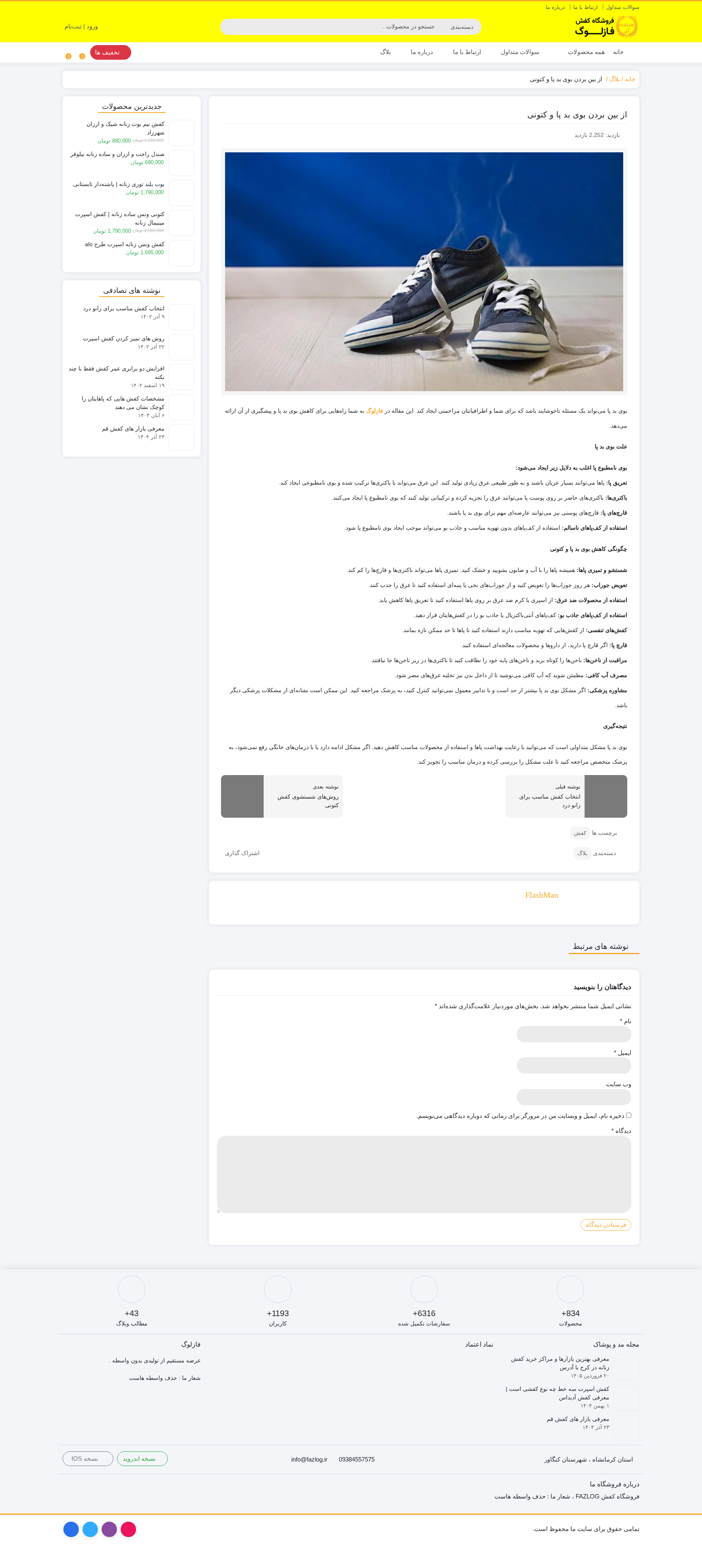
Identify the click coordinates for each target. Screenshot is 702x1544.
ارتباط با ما (585, 7)
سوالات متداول (622, 7)
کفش (580, 833)
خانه (618, 51)
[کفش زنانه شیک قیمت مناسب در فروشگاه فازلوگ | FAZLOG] (606, 26)
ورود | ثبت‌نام (82, 26)
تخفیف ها (108, 52)
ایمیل (622, 1052)
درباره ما (555, 7)
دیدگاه (621, 1130)
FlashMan (541, 894)
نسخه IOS (86, 1458)
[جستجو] (227, 27)
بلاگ (385, 51)
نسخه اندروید (140, 1458)
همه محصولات (585, 51)
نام (625, 1021)
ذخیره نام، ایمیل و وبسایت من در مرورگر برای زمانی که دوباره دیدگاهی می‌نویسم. (520, 1115)
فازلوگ (374, 411)
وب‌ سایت (618, 1084)
